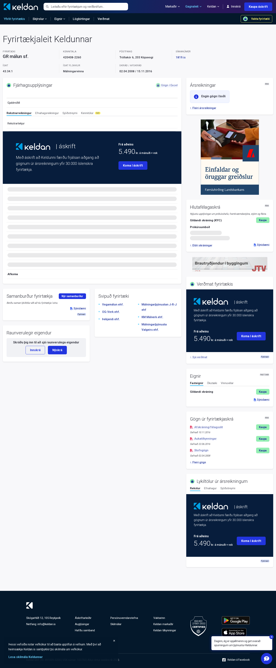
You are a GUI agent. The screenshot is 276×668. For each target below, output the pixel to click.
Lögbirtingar (81, 19)
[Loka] (61, 640)
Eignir (58, 19)
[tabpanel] (229, 392)
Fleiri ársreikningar (204, 108)
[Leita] (47, 6)
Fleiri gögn (199, 462)
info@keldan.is (47, 624)
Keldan (211, 6)
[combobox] (89, 6)
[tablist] (92, 113)
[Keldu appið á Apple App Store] (236, 632)
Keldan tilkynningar (164, 630)
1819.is (181, 57)
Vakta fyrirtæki (260, 18)
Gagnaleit (191, 6)
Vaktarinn (159, 618)
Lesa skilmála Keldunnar (25, 657)
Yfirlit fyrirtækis (14, 19)
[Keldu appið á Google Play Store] (236, 620)
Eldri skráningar (202, 245)
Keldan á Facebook (239, 659)
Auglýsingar (82, 624)
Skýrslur (38, 19)
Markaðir (171, 6)
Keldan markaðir (163, 624)
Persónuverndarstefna (124, 618)
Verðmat (103, 19)
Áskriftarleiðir (83, 618)
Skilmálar (115, 624)
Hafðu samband (85, 630)
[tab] (19, 113)
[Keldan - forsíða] (33, 146)
